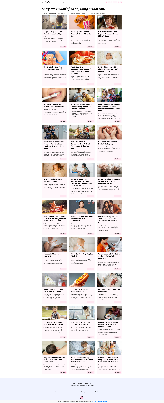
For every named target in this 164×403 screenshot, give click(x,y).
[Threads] (116, 2)
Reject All (105, 401)
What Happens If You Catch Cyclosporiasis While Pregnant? (109, 256)
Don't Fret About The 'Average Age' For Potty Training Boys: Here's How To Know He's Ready (82, 182)
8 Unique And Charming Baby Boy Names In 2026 (53, 323)
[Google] (119, 2)
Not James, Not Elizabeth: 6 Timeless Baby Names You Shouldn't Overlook (81, 107)
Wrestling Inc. (84, 392)
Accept (100, 401)
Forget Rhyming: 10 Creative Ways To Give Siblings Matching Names (109, 181)
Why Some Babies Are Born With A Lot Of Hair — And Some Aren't (54, 360)
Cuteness (70, 391)
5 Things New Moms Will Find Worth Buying (107, 143)
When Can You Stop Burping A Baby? (82, 255)
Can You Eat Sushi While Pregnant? (52, 255)
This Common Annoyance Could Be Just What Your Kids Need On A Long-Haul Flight (53, 145)
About (74, 383)
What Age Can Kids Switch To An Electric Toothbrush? (53, 105)
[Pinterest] (111, 2)
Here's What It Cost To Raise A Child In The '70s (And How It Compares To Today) (54, 219)
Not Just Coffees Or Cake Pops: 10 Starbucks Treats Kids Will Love (108, 34)
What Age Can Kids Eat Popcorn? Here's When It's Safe (81, 34)
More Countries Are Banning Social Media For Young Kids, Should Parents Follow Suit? (109, 108)
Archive (80, 383)
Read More (62, 46)
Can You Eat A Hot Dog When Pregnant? (79, 290)
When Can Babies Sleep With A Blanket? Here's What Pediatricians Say (82, 360)
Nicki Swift (103, 391)
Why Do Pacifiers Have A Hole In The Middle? (52, 180)
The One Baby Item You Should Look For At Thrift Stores (52, 69)
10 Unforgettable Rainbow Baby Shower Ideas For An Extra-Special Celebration (108, 360)
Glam (76, 391)
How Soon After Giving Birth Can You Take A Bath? (81, 323)
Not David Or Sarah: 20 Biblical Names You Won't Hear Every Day (108, 69)
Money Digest (95, 391)
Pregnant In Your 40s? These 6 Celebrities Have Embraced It (82, 219)
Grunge (81, 391)
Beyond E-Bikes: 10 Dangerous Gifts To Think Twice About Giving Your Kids (80, 145)
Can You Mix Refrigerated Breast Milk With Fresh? (53, 290)
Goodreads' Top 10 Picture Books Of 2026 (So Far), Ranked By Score (108, 324)
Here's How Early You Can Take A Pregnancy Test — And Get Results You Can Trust (108, 220)
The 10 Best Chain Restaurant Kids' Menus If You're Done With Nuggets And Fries (81, 70)
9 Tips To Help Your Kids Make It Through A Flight (52, 33)
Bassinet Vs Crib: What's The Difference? (109, 290)
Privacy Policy (87, 383)
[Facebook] (106, 2)
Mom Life (56, 2)
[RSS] (121, 2)
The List (109, 391)
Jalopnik (60, 391)
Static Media (76, 385)
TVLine (65, 391)
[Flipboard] (114, 2)
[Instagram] (109, 2)
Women (78, 392)
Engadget (54, 391)
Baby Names (64, 2)
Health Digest (87, 391)
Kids (72, 2)
